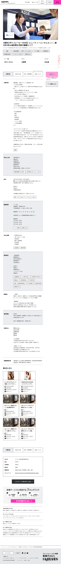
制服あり (16, 280)
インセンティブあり (17, 54)
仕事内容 (8, 74)
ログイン (50, 2)
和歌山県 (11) (36, 510)
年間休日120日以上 (36, 276)
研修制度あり (24, 280)
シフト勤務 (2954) (29, 531)
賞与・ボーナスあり (26, 51)
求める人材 (18, 74)
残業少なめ (27, 54)
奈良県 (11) (31, 510)
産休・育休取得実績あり (20, 283)
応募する (52, 74)
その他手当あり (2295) (33, 529)
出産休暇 (16, 247)
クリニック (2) (15, 517)
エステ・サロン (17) (7, 517)
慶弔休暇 (23, 247)
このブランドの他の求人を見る (23, 481)
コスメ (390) (5, 516)
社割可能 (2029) (22, 534)
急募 (7, 51)
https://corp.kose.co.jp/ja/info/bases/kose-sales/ (27, 473)
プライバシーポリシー (20, 560)
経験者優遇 (16, 51)
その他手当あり (25, 276)
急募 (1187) (5, 529)
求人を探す (28, 2)
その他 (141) (21, 517)
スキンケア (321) (18, 516)
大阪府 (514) (19, 510)
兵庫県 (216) (25, 510)
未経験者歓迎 (7, 54)
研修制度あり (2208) (14, 534)
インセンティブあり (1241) (8, 531)
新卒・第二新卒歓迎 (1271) (25, 532)
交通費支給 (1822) (12, 529)
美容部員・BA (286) (16, 523)
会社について (38, 74)
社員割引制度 (38, 283)
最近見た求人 (42, 3)
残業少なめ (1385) (38, 531)
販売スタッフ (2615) (7, 523)
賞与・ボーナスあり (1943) (22, 529)
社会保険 (30, 283)
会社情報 (28, 560)
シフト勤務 (36, 51)
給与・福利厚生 (28, 74)
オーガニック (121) (27, 516)
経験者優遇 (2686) (7, 532)
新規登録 (57, 2)
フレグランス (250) (35, 516)
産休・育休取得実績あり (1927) (33, 534)
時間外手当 (16, 286)
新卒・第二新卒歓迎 (26, 171)
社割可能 (32, 280)
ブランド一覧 (36, 2)
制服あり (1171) (6, 534)
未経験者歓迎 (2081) (15, 532)
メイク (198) (11, 516)
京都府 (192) (13, 510)
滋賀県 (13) (8, 510)
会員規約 (25, 560)
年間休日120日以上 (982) (20, 531)
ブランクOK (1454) (36, 532)
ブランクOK (37, 171)
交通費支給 (45, 51)
